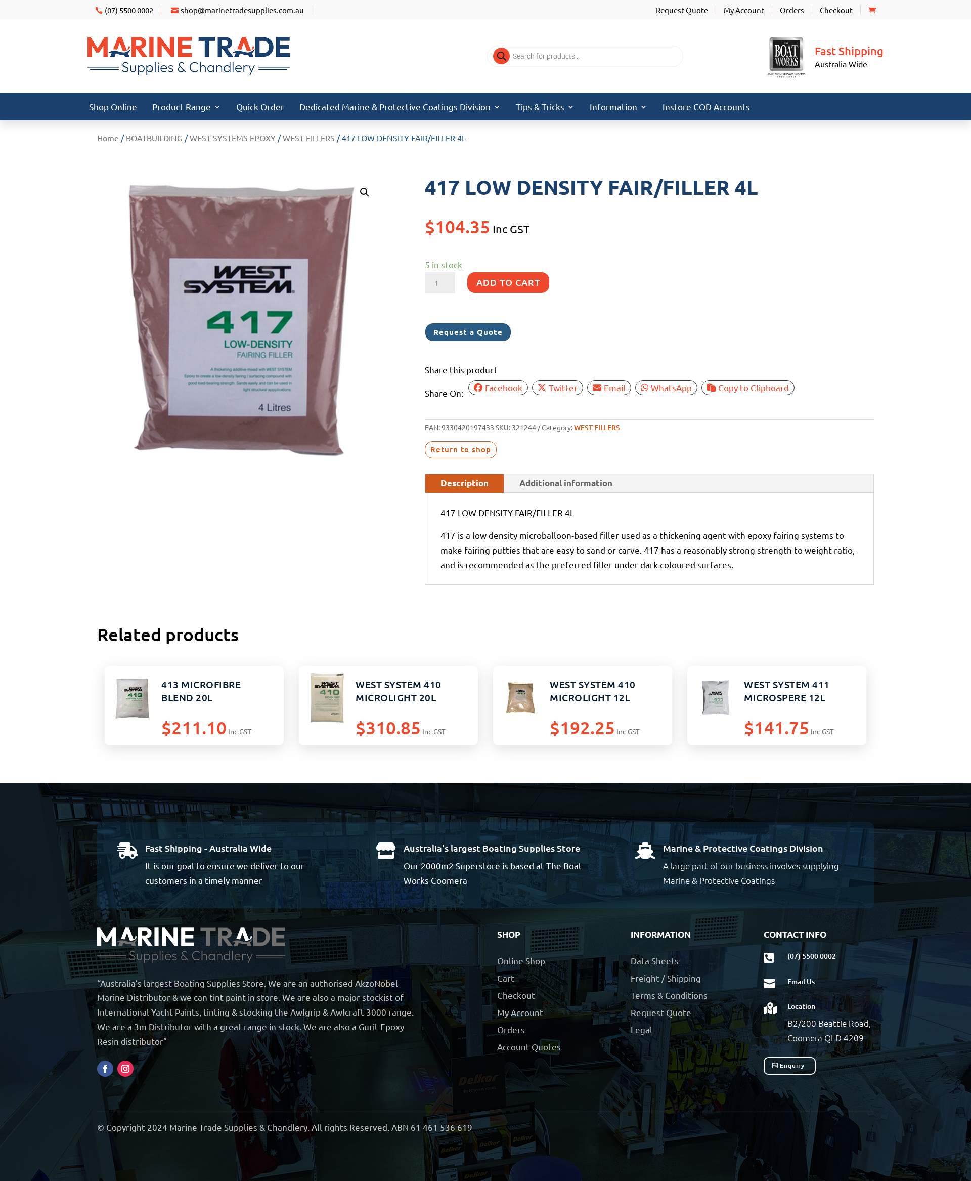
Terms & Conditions (669, 995)
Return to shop (460, 449)
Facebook (503, 387)
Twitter (563, 387)
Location (801, 1006)
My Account (744, 10)
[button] (365, 192)
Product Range (181, 107)
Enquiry (792, 1065)
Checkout (836, 10)
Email (615, 387)
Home (108, 138)
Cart (505, 978)
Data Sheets (655, 960)
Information (613, 107)
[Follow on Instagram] (125, 1069)
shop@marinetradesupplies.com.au (242, 10)
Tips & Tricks (540, 107)
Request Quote (682, 10)
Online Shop (521, 960)
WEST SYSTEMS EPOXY (233, 138)
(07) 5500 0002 (129, 10)
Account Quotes (529, 1046)
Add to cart (508, 282)
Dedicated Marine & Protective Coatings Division (395, 107)
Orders (792, 10)
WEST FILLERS (309, 138)
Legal (641, 1029)
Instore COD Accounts (706, 107)
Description (464, 483)
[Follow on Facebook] (105, 1069)
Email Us (801, 981)
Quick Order (260, 107)
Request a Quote (468, 332)
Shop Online (113, 107)
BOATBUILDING (154, 138)
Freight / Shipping (666, 978)
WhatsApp (671, 387)
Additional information (565, 483)
